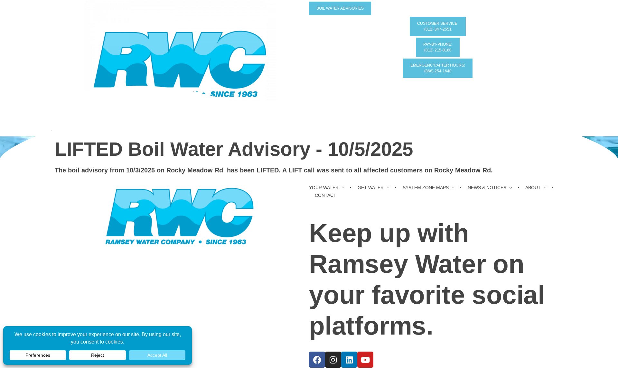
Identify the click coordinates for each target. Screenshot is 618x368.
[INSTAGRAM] (333, 360)
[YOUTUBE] (365, 360)
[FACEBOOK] (317, 360)
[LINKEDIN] (349, 360)
